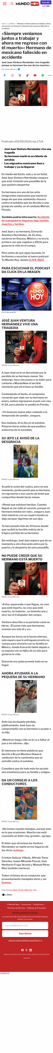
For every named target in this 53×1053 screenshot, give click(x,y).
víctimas (18, 850)
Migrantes (28, 890)
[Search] (12, 4)
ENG (47, 6)
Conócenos (26, 904)
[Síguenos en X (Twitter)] (26, 950)
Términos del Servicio (16, 908)
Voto (35, 890)
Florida (21, 890)
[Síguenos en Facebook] (22, 950)
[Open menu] (5, 4)
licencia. (7, 882)
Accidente (14, 890)
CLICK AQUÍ (36, 259)
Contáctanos (38, 904)
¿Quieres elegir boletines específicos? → (25, 940)
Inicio (4, 24)
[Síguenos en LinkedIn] (30, 950)
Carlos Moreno (11, 69)
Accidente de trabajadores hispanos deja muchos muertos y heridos (26, 221)
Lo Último (11, 24)
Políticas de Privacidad (36, 908)
